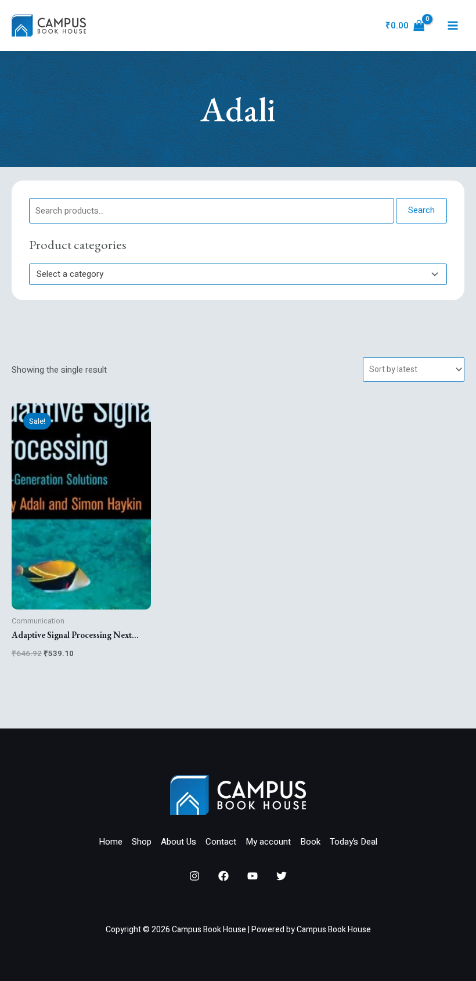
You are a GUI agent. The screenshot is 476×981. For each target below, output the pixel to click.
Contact (220, 841)
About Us (178, 841)
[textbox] (233, 274)
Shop (142, 841)
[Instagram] (194, 876)
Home (110, 841)
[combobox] (238, 274)
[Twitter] (281, 876)
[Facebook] (223, 876)
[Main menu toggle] (452, 26)
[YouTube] (252, 876)
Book (310, 841)
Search (421, 210)
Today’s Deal (353, 841)
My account (268, 841)
